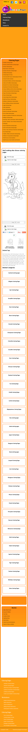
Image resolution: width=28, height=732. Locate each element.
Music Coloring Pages (7, 109)
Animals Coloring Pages (7, 66)
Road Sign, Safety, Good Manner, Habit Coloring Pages (13, 119)
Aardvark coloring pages (14, 273)
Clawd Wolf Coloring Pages (13, 259)
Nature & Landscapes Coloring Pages (10, 111)
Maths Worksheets (6, 107)
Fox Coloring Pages (14, 383)
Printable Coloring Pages (9, 723)
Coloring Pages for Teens (8, 74)
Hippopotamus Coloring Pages (14, 409)
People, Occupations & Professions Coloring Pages (12, 115)
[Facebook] (12, 2)
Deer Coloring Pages (14, 358)
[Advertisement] (14, 43)
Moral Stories (6, 620)
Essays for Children (7, 612)
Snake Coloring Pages (14, 545)
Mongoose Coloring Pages (14, 477)
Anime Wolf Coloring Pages (14, 262)
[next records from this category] (23, 164)
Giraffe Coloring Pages (14, 392)
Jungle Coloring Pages (7, 105)
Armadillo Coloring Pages (14, 298)
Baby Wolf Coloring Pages (14, 263)
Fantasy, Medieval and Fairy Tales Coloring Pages (12, 89)
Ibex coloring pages (14, 418)
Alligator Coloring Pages (14, 281)
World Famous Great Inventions (9, 137)
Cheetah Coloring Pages (14, 324)
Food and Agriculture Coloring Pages (10, 97)
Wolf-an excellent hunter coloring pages (10, 247)
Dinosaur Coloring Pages (14, 366)
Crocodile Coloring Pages (14, 349)
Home (14, 9)
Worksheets (6, 20)
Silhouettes (5, 123)
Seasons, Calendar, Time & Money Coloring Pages (12, 121)
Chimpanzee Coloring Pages (14, 332)
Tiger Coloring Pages (14, 563)
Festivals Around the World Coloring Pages (11, 91)
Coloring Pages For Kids (9, 717)
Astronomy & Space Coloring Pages (11, 687)
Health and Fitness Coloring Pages (9, 99)
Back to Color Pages (12, 160)
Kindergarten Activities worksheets (11, 708)
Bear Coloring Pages (14, 307)
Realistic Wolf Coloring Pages (17, 255)
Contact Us (6, 25)
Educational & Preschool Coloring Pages (10, 87)
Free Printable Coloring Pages (10, 725)
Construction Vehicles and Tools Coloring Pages (12, 80)
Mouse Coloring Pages (14, 494)
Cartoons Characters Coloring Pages (10, 70)
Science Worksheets (8, 704)
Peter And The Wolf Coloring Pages (12, 258)
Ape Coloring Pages (14, 290)
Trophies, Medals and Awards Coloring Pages (11, 133)
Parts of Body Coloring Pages (8, 113)
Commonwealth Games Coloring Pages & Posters (12, 76)
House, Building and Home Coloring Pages (11, 103)
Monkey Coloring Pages (14, 486)
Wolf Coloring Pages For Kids (16, 254)
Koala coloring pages (14, 452)
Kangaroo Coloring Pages (14, 443)
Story (4, 23)
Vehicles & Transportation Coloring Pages (11, 135)
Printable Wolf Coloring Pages (14, 261)
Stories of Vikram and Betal (8, 624)
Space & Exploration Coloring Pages (10, 125)
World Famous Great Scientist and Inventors (11, 139)
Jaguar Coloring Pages (14, 435)
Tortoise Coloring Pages (14, 571)
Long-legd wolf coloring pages (20, 247)
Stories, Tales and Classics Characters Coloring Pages (13, 129)
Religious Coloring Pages (8, 117)
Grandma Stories (6, 616)
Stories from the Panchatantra (9, 622)
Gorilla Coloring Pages (14, 401)
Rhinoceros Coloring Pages (14, 528)
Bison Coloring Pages (14, 315)
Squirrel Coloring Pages (14, 554)
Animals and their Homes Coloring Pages (11, 64)
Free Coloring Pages (8, 715)
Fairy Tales (5, 614)
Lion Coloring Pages (14, 469)
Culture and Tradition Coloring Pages (12, 693)
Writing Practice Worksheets (10, 706)
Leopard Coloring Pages (14, 460)
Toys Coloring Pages (7, 131)
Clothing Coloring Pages (7, 72)
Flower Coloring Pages (7, 95)
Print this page (10, 156)
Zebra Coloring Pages (14, 588)
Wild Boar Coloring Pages (14, 580)
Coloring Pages (7, 17)
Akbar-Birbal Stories (7, 610)
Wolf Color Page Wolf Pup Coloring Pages (14, 256)
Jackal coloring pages (14, 426)
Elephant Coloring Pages (14, 375)
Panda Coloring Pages (14, 503)
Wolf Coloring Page (11, 265)
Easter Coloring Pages (8, 721)
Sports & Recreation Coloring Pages (10, 127)
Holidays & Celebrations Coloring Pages (10, 101)
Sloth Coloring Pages (14, 537)
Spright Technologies (22, 729)
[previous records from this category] (21, 164)
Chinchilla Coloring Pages (14, 341)
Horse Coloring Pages (8, 719)
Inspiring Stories (6, 618)
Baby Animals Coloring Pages (8, 68)
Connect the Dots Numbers (8, 78)
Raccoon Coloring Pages (14, 520)
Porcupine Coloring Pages (14, 511)
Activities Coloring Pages (8, 62)
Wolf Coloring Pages (6, 254)
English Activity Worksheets (9, 700)
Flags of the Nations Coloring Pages (10, 93)
